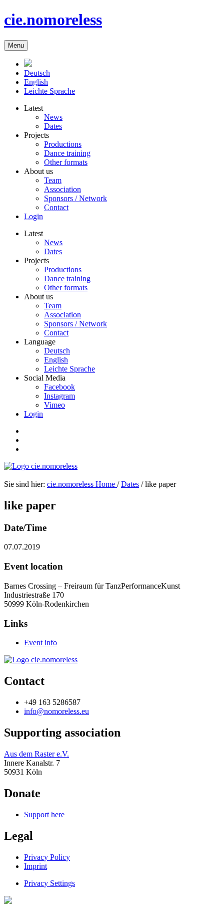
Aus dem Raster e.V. (36, 754)
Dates (130, 484)
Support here (44, 814)
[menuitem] (37, 73)
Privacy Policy (47, 857)
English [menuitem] (56, 359)
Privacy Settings (49, 883)
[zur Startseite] (41, 659)
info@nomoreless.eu (56, 711)
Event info (40, 642)
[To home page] (28, 64)
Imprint (35, 866)
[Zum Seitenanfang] (8, 901)
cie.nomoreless (53, 20)
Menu (16, 45)
